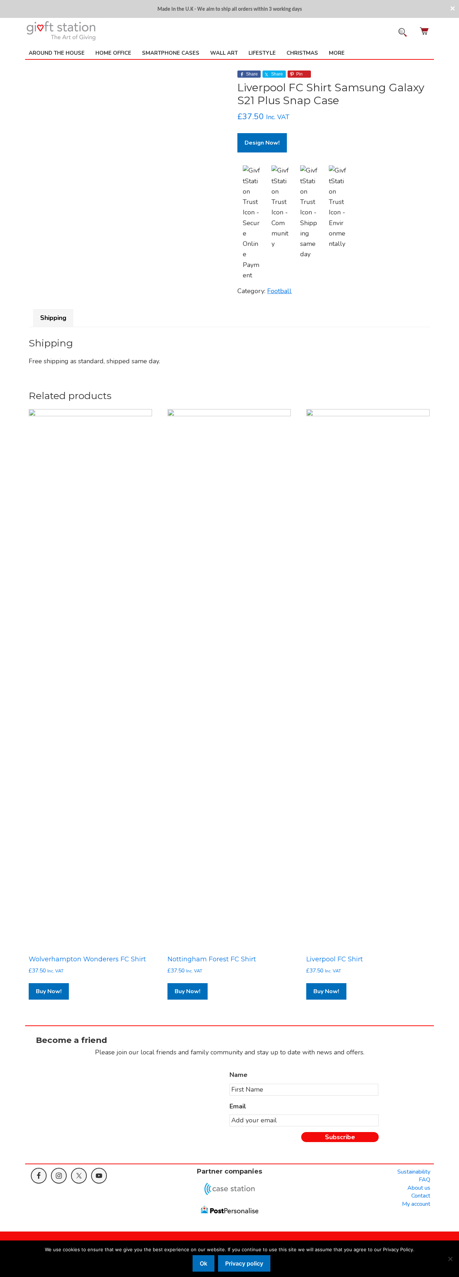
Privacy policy (244, 1263)
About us (418, 1188)
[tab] (53, 318)
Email (238, 1106)
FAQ (424, 1180)
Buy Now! (49, 991)
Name (238, 1075)
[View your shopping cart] (425, 31)
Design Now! (262, 143)
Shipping (53, 318)
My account (416, 1204)
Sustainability (413, 1172)
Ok (203, 1263)
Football (279, 291)
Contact (420, 1196)
